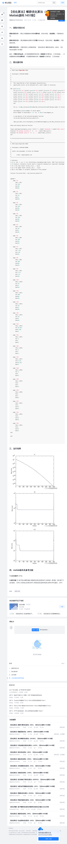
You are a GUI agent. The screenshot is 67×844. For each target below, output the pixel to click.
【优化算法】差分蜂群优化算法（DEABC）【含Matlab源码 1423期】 (31, 738)
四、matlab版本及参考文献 (16, 678)
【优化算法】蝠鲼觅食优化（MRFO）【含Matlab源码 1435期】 (29, 732)
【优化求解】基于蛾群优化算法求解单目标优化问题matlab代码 (29, 807)
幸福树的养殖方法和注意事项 (15, 834)
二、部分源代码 (13, 671)
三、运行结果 (12, 674)
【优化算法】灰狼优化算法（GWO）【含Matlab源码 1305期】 (29, 773)
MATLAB (62, 727)
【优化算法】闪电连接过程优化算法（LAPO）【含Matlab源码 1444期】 (32, 745)
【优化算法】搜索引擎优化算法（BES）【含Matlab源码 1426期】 (30, 725)
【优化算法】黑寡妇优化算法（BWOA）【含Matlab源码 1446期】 (30, 793)
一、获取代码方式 (14, 668)
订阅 (62, 606)
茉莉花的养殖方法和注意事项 (28, 832)
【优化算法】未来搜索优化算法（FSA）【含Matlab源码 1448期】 (30, 766)
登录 (62, 2)
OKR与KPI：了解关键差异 (32, 830)
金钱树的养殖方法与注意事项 (30, 834)
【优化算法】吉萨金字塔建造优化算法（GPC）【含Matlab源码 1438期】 (32, 786)
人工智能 (62, 734)
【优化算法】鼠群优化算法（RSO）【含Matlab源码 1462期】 (28, 813)
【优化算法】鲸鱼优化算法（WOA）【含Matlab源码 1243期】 (29, 759)
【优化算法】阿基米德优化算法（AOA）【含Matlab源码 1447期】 (30, 800)
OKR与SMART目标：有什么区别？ (17, 830)
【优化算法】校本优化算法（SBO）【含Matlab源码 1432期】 (29, 752)
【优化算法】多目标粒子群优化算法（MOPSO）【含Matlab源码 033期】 (32, 779)
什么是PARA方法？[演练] (15, 832)
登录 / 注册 (35, 630)
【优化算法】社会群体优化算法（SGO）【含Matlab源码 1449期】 (30, 820)
